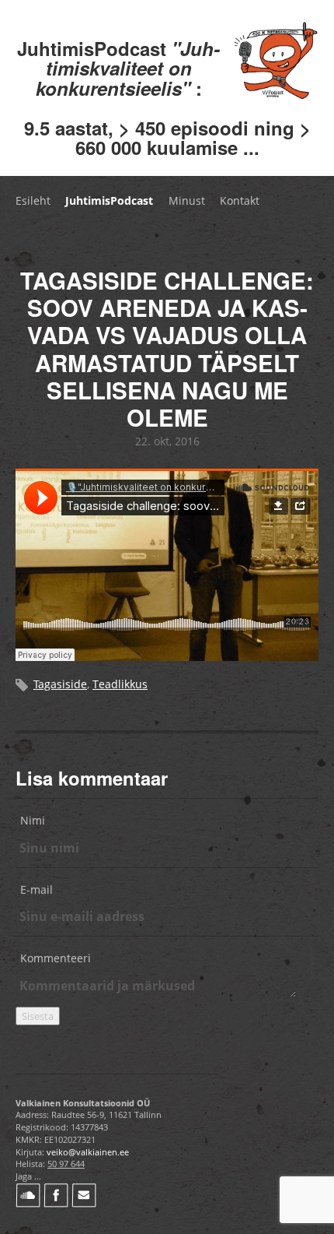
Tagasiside (60, 684)
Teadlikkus (120, 684)
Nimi (32, 820)
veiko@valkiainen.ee (88, 1152)
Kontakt (239, 200)
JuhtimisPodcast (109, 200)
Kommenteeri (55, 958)
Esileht (33, 200)
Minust (187, 200)
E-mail (36, 889)
